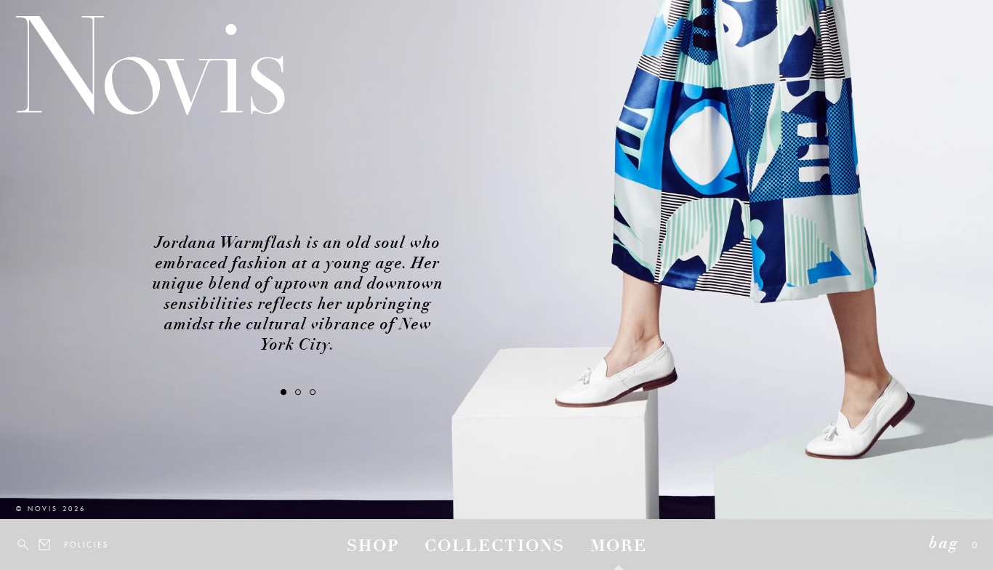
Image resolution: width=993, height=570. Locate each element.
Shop (373, 547)
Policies (72, 545)
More (618, 547)
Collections (495, 547)
